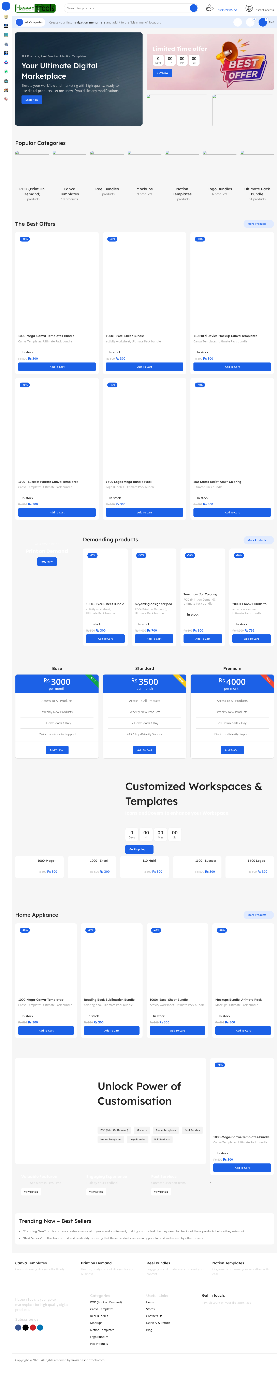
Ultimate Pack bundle (57, 341)
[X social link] (26, 1328)
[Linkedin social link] (40, 1328)
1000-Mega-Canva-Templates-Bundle (46, 336)
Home (150, 1302)
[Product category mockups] (144, 174)
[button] (57, 366)
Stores (150, 1309)
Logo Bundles (115, 487)
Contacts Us (154, 1316)
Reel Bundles (99, 1316)
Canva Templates (30, 341)
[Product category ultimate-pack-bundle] (257, 177)
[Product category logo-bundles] (219, 174)
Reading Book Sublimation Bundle (109, 1000)
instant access (264, 10)
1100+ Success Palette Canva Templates (48, 482)
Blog (149, 1330)
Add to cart (57, 750)
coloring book (93, 1005)
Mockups (221, 1005)
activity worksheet (118, 341)
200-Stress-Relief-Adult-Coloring (217, 482)
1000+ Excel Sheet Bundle (125, 336)
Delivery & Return (158, 1323)
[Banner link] (210, 61)
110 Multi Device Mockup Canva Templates (225, 336)
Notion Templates (102, 1330)
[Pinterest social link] (33, 1328)
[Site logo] (35, 8)
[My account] (237, 22)
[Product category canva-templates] (69, 177)
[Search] (194, 8)
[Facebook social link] (18, 1328)
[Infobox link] (35, 1263)
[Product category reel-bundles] (107, 174)
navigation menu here (89, 22)
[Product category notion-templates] (182, 177)
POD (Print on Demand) (150, 609)
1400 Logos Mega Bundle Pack (129, 482)
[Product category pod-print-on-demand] (32, 177)
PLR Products (99, 1344)
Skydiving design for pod (153, 604)
